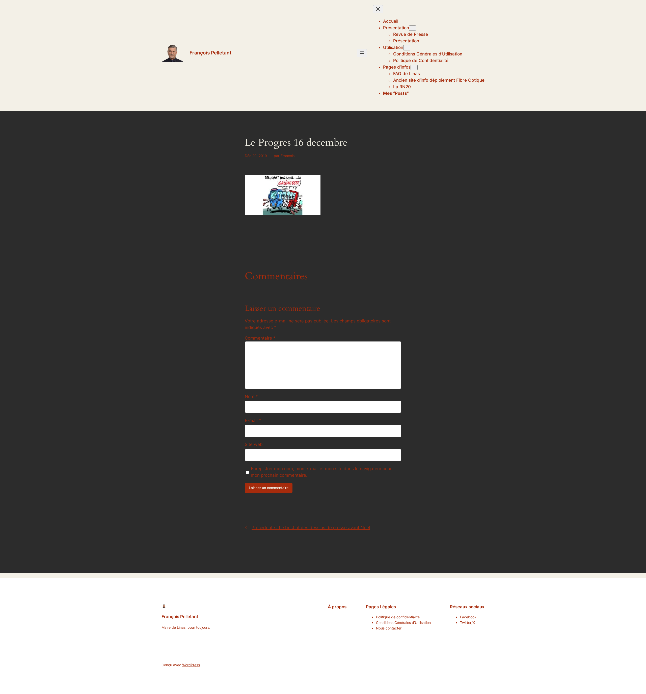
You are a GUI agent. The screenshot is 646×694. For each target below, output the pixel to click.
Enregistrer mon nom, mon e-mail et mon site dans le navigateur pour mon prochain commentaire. (321, 472)
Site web (254, 444)
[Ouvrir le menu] (362, 53)
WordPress (191, 665)
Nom (251, 396)
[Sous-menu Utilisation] (406, 47)
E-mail (253, 420)
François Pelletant (210, 53)
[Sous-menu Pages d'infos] (414, 67)
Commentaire (260, 338)
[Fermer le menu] (378, 9)
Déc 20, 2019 (256, 156)
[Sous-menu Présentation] (412, 28)
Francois (287, 156)
